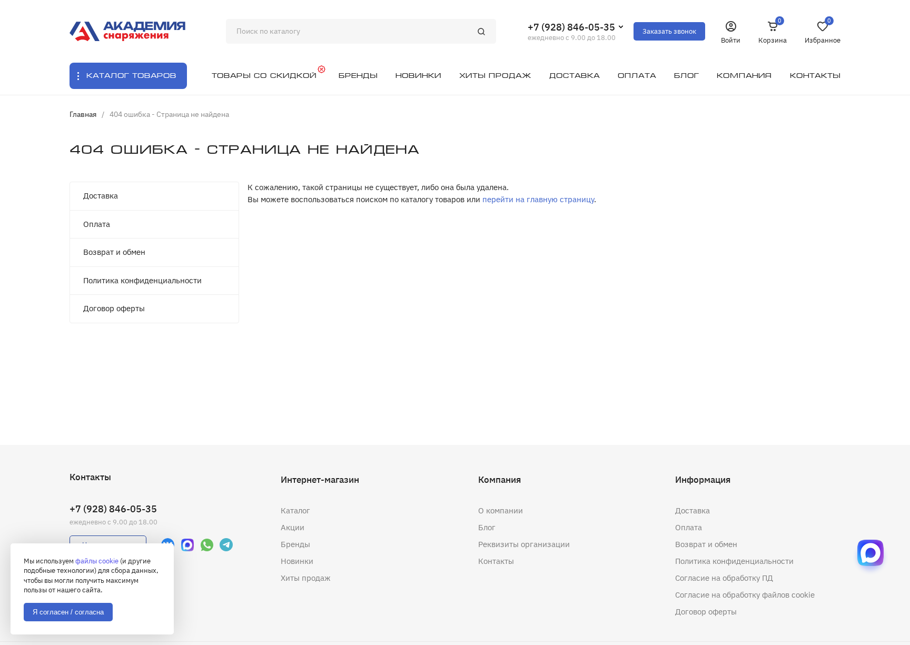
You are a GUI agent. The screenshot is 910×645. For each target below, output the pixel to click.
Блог (487, 527)
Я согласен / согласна (68, 612)
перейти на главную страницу (538, 199)
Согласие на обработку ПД (724, 578)
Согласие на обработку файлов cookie (745, 595)
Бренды (295, 544)
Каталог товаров (131, 75)
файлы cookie (96, 561)
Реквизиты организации (524, 544)
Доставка (100, 196)
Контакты (496, 561)
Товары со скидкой (264, 75)
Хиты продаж (306, 578)
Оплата (96, 224)
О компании (500, 510)
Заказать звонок (669, 31)
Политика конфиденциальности (142, 280)
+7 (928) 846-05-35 (571, 27)
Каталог (295, 510)
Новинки (297, 561)
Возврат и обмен (114, 252)
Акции (292, 527)
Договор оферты (114, 308)
